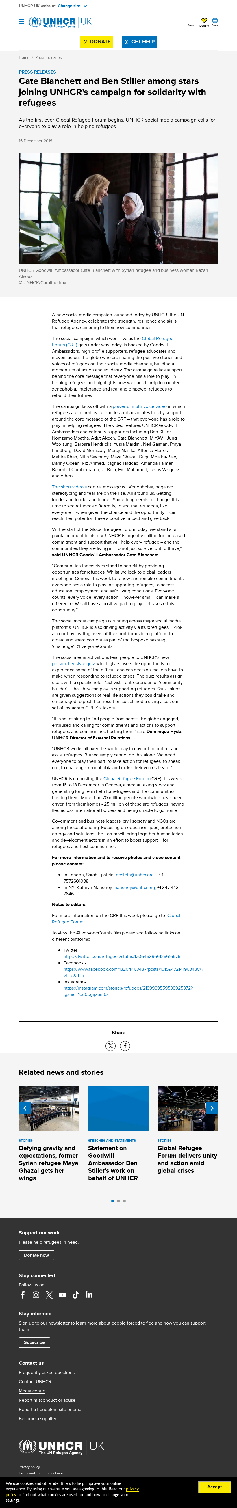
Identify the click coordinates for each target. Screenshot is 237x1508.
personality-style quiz (73, 663)
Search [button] (192, 25)
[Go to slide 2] (120, 1202)
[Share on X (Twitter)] (110, 1046)
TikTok (75, 1295)
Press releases (48, 57)
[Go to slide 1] (114, 1202)
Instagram (36, 1295)
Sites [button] (215, 25)
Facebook (22, 1295)
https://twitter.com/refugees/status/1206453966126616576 (122, 956)
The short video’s (69, 487)
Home (24, 57)
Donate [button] (204, 25)
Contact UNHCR (35, 1382)
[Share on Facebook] (125, 1046)
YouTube (62, 1295)
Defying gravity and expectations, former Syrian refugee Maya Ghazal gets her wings (48, 1163)
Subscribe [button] (34, 1342)
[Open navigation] (21, 22)
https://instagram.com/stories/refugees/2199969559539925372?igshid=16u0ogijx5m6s (128, 991)
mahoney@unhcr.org (134, 887)
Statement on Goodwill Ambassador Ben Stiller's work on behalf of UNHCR (113, 1163)
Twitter (49, 1295)
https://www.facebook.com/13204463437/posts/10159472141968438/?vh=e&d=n (133, 972)
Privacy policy (29, 1466)
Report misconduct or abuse (47, 1400)
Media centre (32, 1391)
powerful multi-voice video (140, 406)
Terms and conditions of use (41, 1473)
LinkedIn (89, 1295)
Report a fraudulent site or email (51, 1409)
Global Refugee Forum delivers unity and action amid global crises (187, 1159)
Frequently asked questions (47, 1372)
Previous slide (25, 1108)
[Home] (48, 22)
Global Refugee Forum (125, 778)
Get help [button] (143, 41)
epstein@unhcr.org (135, 874)
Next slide (212, 1108)
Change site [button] (69, 6)
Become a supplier (37, 1419)
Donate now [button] (36, 1255)
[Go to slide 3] (126, 1202)
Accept (214, 1487)
